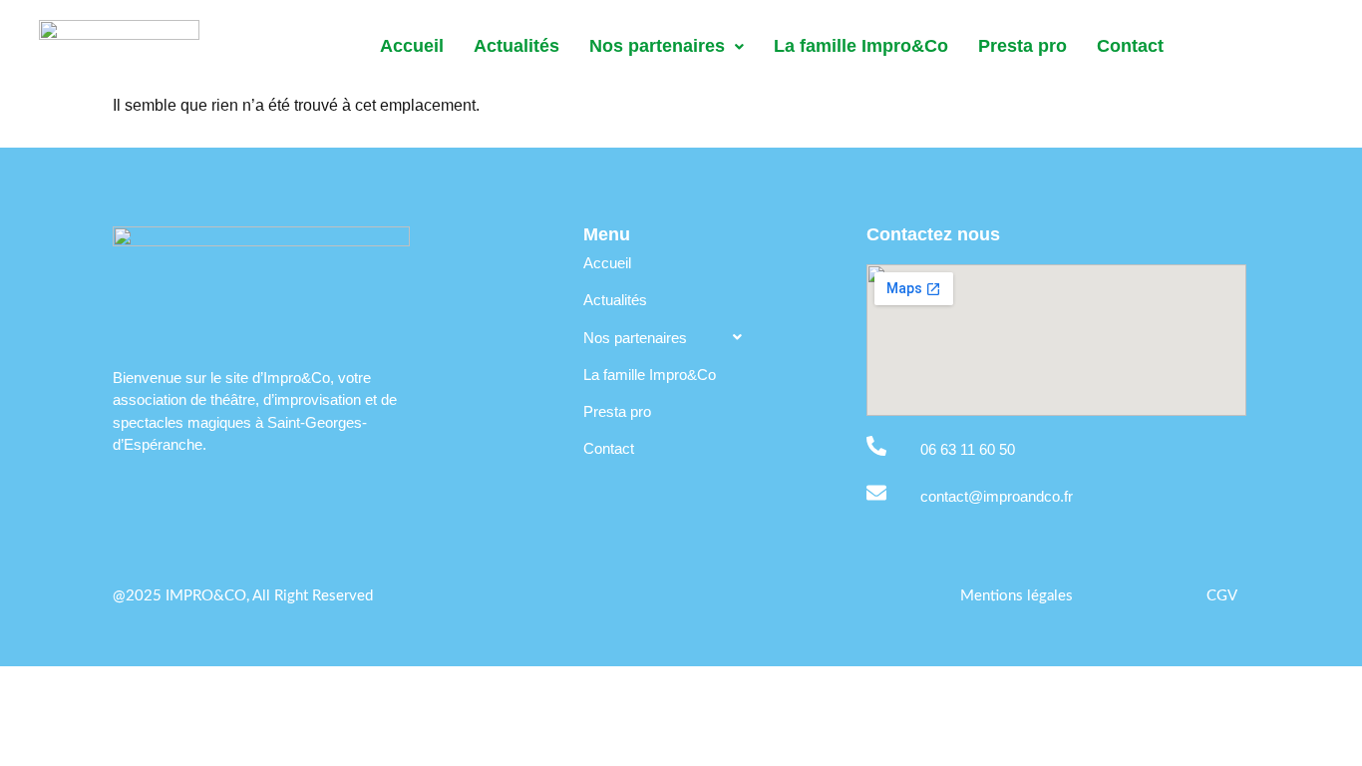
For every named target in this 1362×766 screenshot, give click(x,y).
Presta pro (1022, 46)
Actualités (516, 46)
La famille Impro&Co (861, 46)
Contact (1130, 46)
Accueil (412, 46)
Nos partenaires (657, 46)
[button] (666, 47)
